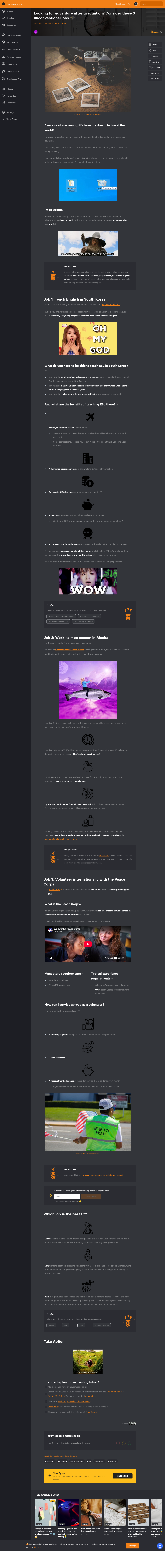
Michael (51, 1325)
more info (38, 1547)
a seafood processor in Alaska (69, 649)
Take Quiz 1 (155, 73)
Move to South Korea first (58, 621)
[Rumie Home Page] (3, 3)
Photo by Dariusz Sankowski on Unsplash (87, 114)
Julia (81, 1325)
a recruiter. (90, 1395)
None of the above (102, 1325)
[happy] (130, 1443)
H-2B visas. (104, 855)
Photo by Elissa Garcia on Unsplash (87, 1154)
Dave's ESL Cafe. (55, 1395)
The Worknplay (113, 1391)
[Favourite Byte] (53, 1523)
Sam (65, 1325)
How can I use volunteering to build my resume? (102, 1175)
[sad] (118, 1443)
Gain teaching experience (83, 621)
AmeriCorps (91, 1411)
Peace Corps (54, 889)
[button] (160, 1546)
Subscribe (91, 1196)
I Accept (132, 1546)
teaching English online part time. (60, 839)
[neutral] (124, 1443)
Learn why (53, 1406)
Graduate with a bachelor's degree (61, 616)
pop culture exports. (110, 304)
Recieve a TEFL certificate (89, 616)
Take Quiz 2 (155, 78)
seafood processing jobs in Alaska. (74, 1401)
